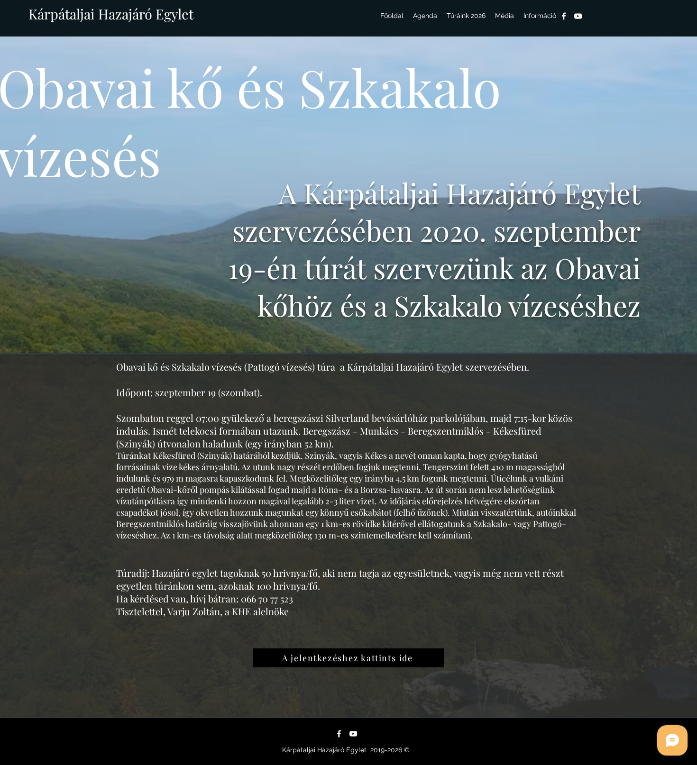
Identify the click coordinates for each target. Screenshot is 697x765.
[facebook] (564, 16)
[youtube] (578, 16)
